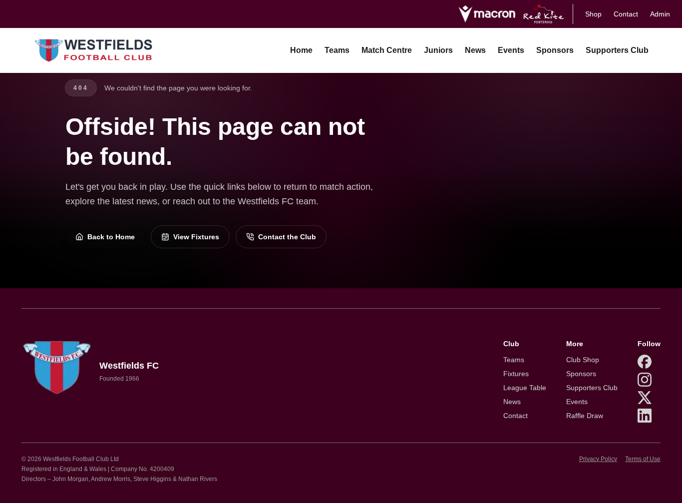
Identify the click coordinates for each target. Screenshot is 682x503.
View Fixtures (196, 237)
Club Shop (582, 360)
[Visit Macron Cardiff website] (486, 14)
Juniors (438, 50)
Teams (337, 50)
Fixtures (516, 374)
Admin (660, 14)
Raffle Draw (584, 416)
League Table (524, 388)
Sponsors (555, 50)
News (475, 50)
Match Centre (386, 50)
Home (301, 50)
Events (511, 50)
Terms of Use (643, 459)
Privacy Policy (598, 459)
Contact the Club (287, 237)
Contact (626, 14)
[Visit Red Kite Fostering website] (544, 14)
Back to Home (111, 237)
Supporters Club (617, 50)
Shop (593, 14)
